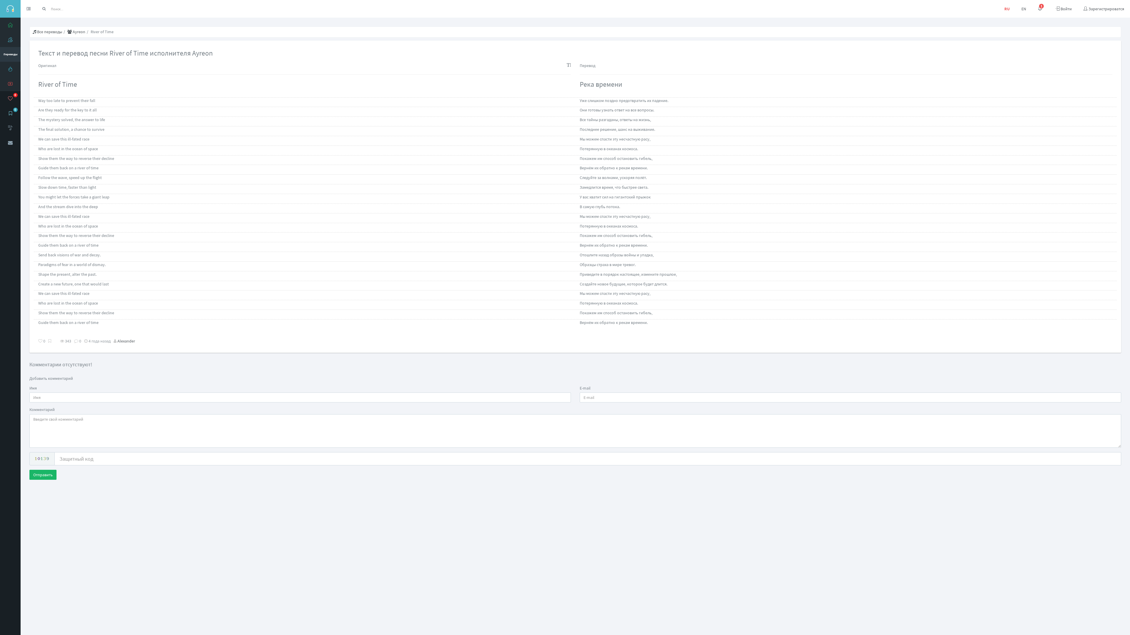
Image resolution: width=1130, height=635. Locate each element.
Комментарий (42, 409)
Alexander (126, 341)
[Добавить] (10, 128)
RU (1007, 8)
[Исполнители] (10, 39)
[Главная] (10, 25)
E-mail (585, 388)
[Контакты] (10, 142)
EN (1023, 8)
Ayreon (78, 31)
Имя (33, 388)
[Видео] (10, 83)
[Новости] (10, 69)
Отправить (43, 474)
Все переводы (49, 31)
